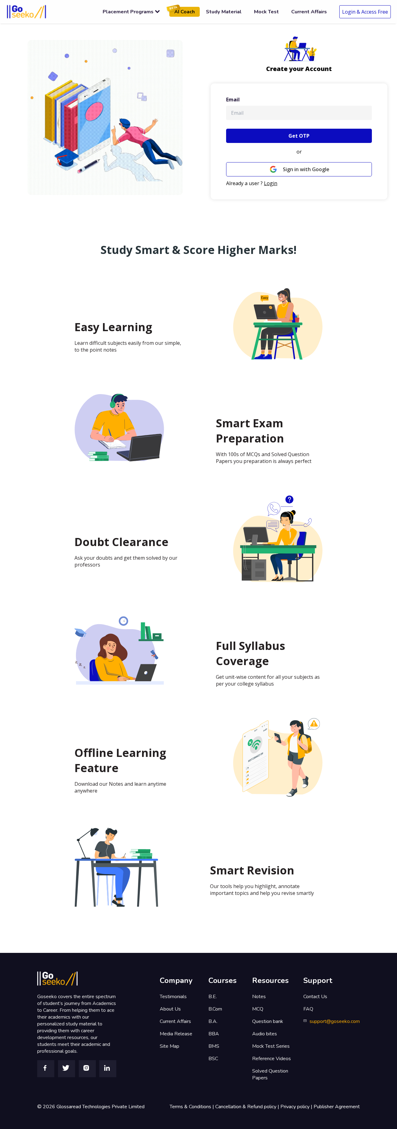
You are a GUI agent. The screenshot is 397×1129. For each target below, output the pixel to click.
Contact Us (315, 996)
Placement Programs (128, 11)
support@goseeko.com (335, 1021)
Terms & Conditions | (192, 1106)
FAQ (308, 1009)
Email (233, 99)
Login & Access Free (365, 11)
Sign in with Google (306, 169)
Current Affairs (309, 11)
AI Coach (182, 11)
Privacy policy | (297, 1106)
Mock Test (266, 11)
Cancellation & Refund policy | (247, 1106)
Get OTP (299, 135)
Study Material (224, 11)
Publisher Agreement (337, 1106)
